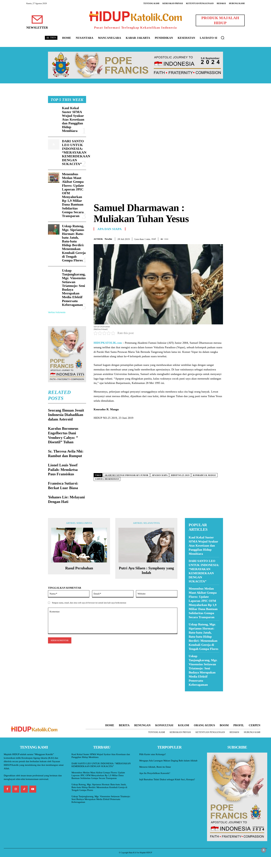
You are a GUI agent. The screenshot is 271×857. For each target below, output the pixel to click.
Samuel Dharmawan (107, 479)
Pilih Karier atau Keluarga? (152, 754)
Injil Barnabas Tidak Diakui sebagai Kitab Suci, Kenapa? (167, 779)
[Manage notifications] (263, 850)
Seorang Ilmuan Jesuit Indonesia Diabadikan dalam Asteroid (66, 414)
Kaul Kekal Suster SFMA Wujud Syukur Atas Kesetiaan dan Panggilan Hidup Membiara (73, 119)
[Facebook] (198, 238)
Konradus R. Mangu (204, 475)
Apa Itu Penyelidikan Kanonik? (154, 773)
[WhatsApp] (213, 238)
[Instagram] (15, 789)
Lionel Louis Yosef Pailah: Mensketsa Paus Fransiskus (63, 469)
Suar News (191, 693)
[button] (222, 37)
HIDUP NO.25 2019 (180, 475)
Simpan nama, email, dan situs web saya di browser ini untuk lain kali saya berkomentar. (89, 603)
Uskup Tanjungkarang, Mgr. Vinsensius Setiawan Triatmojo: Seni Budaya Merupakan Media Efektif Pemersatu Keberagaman (74, 287)
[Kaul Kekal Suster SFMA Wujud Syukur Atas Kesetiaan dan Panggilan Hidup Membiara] (53, 111)
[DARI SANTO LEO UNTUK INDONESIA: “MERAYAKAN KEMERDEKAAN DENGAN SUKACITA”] (53, 144)
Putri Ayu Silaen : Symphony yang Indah (146, 570)
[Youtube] (32, 789)
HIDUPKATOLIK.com (108, 342)
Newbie (108, 239)
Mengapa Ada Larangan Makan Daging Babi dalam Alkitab (168, 760)
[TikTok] (24, 789)
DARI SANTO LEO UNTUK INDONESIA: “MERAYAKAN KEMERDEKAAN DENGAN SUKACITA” (76, 152)
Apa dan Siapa (109, 229)
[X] (205, 238)
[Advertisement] (158, 118)
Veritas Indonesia (56, 312)
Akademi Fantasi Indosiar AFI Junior (126, 475)
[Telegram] (220, 238)
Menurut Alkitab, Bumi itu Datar (155, 767)
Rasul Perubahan (79, 568)
